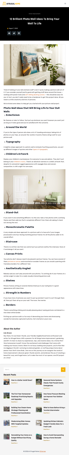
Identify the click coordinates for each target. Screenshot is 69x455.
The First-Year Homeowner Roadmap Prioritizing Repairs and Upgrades (22, 396)
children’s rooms (19, 161)
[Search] (63, 369)
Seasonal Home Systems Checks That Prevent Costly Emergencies (53, 383)
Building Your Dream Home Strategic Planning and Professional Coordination (21, 410)
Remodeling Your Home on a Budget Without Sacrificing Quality (21, 438)
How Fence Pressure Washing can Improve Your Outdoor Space (54, 396)
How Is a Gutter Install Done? (21, 380)
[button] (9, 33)
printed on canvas (14, 261)
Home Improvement (34, 13)
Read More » (14, 383)
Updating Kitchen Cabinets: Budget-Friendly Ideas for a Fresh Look (54, 424)
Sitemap (43, 451)
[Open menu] (65, 3)
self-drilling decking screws (35, 95)
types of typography (40, 149)
